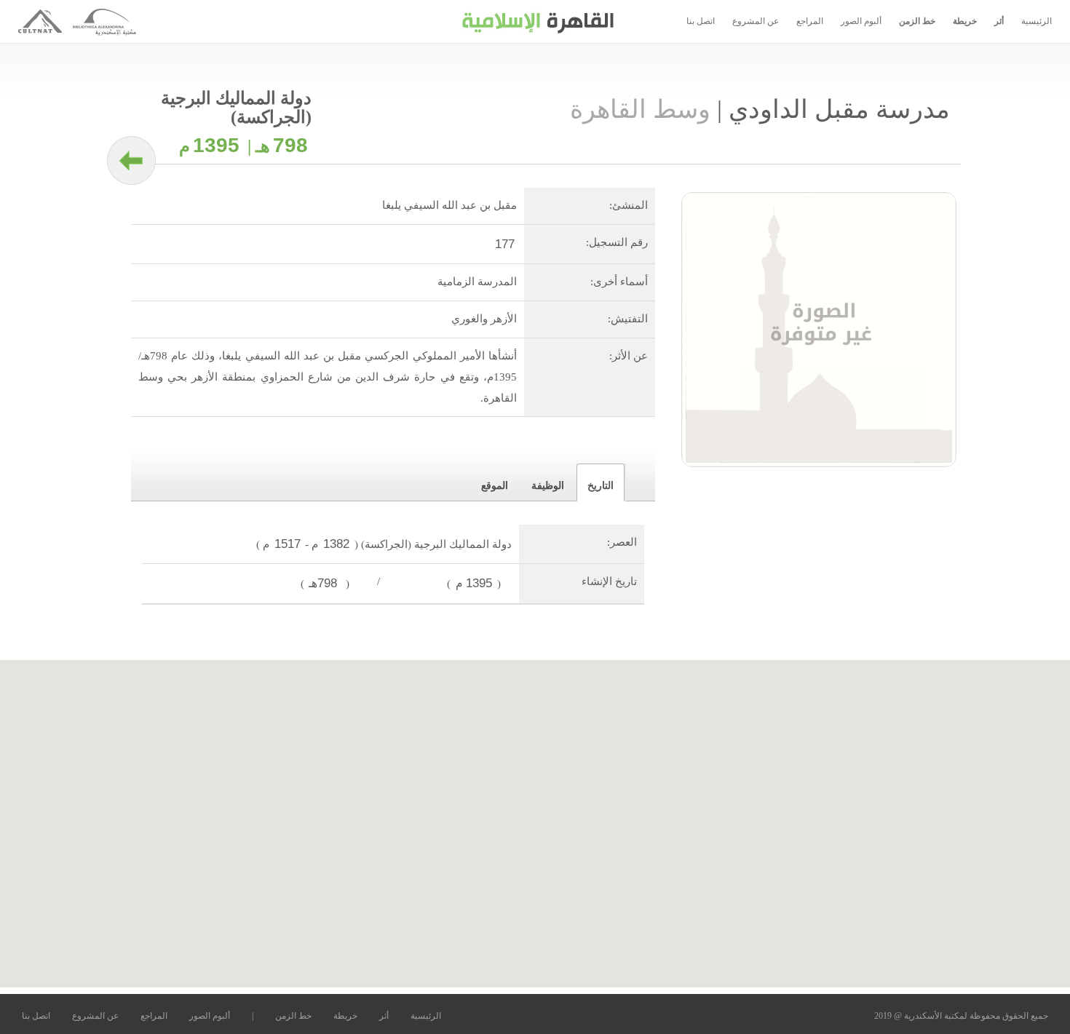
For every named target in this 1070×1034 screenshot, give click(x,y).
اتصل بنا (700, 21)
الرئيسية (1036, 21)
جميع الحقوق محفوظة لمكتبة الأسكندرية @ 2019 (961, 1016)
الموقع (494, 485)
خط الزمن (917, 21)
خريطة (965, 21)
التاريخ (600, 485)
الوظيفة (547, 485)
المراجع (809, 21)
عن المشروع (755, 21)
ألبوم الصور (861, 21)
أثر (999, 21)
